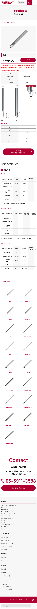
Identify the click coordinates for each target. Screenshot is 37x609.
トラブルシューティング (6, 540)
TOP (33, 601)
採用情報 (3, 569)
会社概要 (3, 572)
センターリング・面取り (8, 505)
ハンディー (5, 520)
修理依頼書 (4, 549)
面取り (4, 507)
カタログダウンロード (28, 60)
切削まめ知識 (4, 537)
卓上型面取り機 (7, 518)
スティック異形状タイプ (8, 585)
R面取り (5, 509)
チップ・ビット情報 (5, 524)
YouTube (3, 557)
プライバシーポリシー (7, 589)
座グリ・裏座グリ (7, 511)
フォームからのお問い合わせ (17, 488)
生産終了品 (4, 529)
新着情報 (3, 566)
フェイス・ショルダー (8, 513)
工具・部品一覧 (5, 526)
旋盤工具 (5, 516)
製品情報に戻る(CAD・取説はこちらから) (18, 152)
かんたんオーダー (9, 580)
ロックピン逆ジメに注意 (7, 543)
